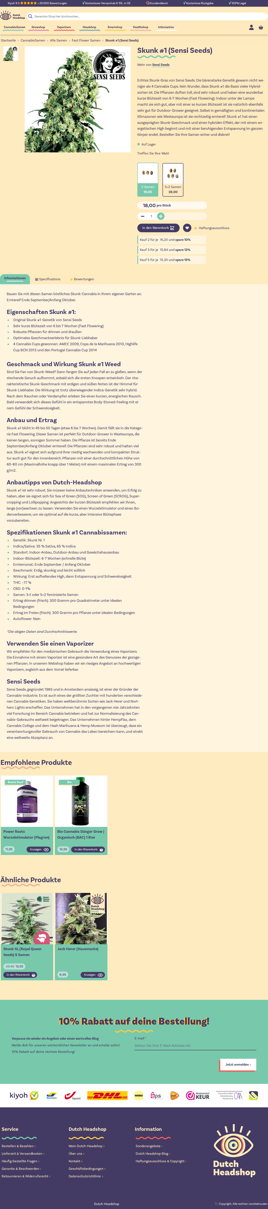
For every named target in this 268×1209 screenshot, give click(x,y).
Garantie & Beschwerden (21, 1169)
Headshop (89, 27)
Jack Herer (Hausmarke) (77, 949)
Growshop (38, 27)
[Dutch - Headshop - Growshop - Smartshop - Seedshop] (12, 15)
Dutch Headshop (106, 1204)
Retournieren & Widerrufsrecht (26, 1176)
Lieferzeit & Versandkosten (23, 1154)
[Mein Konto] (251, 27)
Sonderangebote (149, 1146)
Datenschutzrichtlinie (86, 1176)
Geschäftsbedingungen (87, 1169)
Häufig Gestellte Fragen (21, 1161)
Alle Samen (58, 40)
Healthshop (140, 27)
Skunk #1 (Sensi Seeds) (122, 40)
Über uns (77, 1154)
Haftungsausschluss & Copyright (161, 1161)
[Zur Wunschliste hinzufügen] (187, 228)
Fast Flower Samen (86, 40)
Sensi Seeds (161, 65)
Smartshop (115, 27)
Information (166, 27)
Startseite (8, 40)
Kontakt (75, 1161)
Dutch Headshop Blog (153, 1154)
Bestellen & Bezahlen (19, 1146)
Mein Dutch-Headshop (87, 1146)
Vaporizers (64, 27)
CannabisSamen (14, 27)
